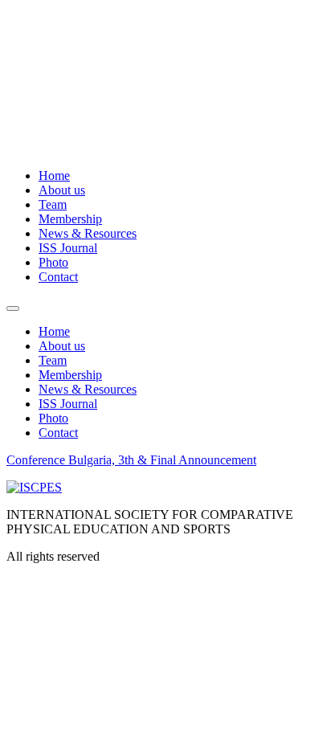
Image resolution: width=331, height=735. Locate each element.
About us (62, 190)
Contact (58, 277)
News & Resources (88, 233)
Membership (70, 219)
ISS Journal (68, 248)
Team (53, 204)
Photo (53, 262)
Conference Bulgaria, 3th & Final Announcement (131, 460)
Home (54, 175)
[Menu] (12, 308)
